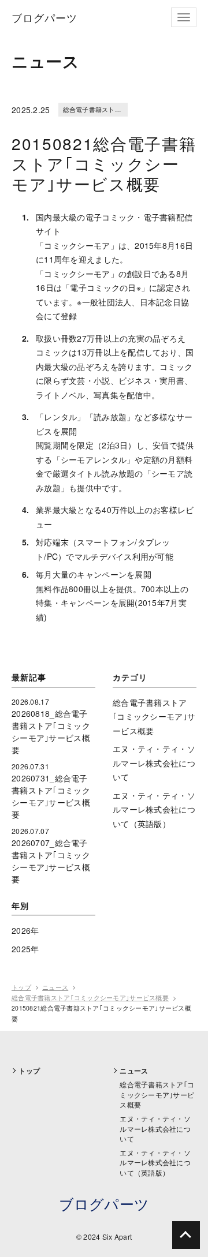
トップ (21, 987)
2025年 (25, 949)
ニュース (55, 987)
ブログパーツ (104, 1204)
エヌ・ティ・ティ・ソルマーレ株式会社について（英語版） (154, 809)
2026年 (25, 930)
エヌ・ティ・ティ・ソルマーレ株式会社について (154, 763)
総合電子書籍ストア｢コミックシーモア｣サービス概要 (154, 716)
